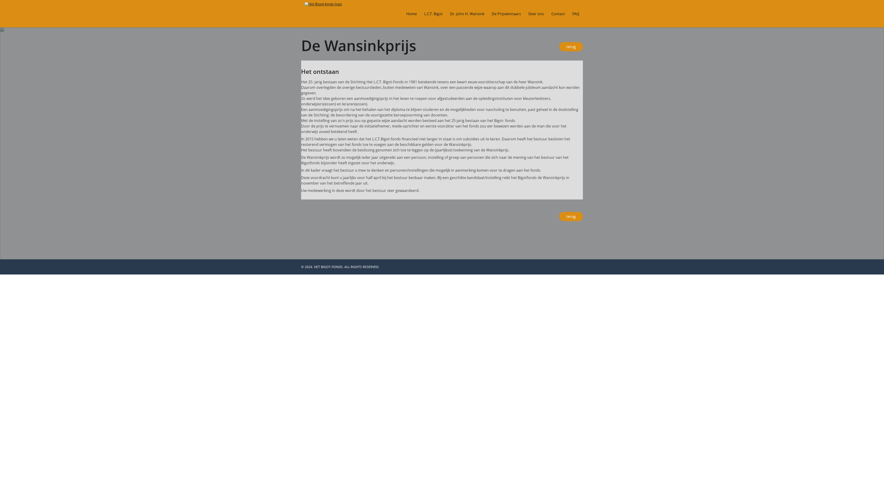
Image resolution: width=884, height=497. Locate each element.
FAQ (575, 13)
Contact (558, 13)
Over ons (536, 13)
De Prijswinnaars (506, 13)
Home (411, 13)
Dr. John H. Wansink (467, 13)
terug (571, 216)
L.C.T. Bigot (433, 13)
